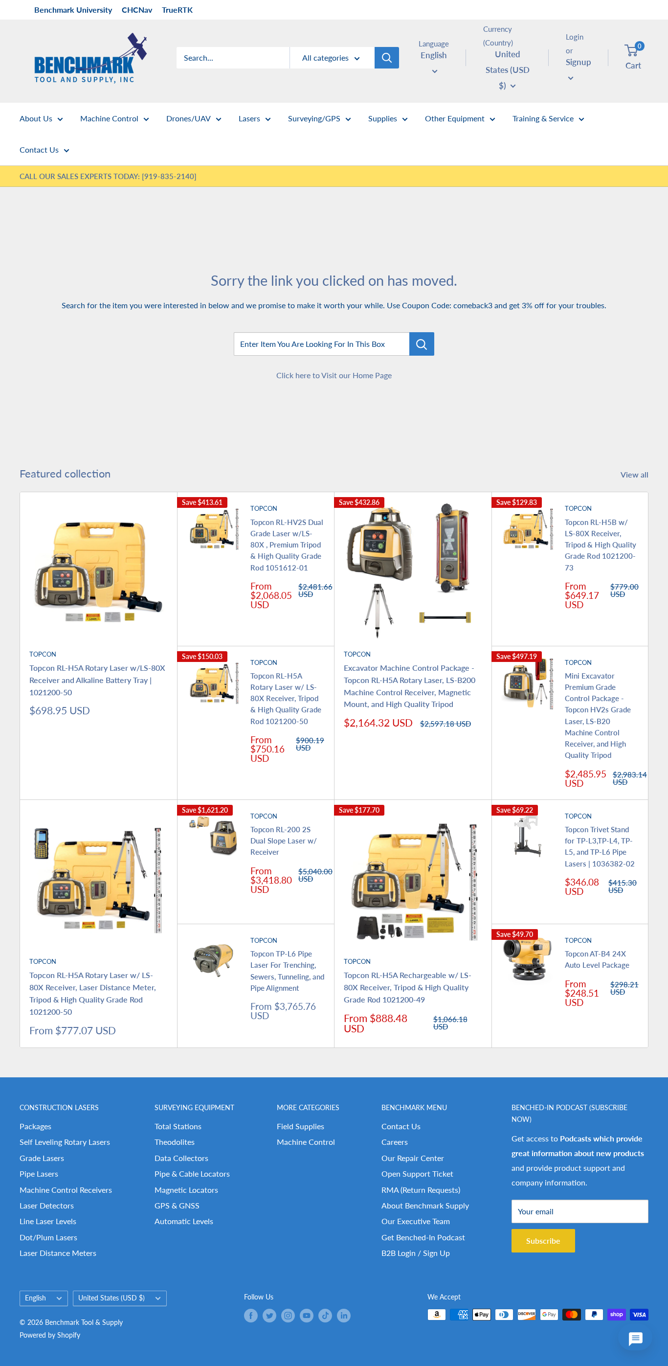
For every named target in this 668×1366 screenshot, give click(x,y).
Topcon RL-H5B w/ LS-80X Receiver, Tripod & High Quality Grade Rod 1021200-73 (600, 545)
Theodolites (175, 1141)
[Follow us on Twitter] (269, 1315)
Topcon (42, 654)
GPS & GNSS (177, 1205)
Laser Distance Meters (58, 1252)
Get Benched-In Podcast (423, 1237)
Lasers (249, 118)
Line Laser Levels (48, 1221)
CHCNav (137, 9)
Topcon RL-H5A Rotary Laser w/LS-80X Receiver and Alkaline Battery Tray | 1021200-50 (97, 680)
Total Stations (178, 1126)
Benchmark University (73, 9)
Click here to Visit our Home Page (334, 375)
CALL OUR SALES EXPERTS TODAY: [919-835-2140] (108, 176)
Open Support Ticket (417, 1173)
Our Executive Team (415, 1221)
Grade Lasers (42, 1157)
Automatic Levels (184, 1221)
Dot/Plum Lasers (48, 1237)
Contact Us (39, 149)
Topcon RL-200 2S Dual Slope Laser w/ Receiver (283, 841)
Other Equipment (455, 118)
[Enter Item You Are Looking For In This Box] (421, 344)
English (35, 1298)
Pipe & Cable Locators (192, 1173)
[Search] (387, 57)
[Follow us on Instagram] (288, 1315)
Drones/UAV (188, 118)
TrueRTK (177, 9)
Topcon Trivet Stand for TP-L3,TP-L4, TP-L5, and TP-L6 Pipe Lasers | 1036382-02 (600, 846)
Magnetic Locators (186, 1189)
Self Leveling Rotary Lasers (65, 1141)
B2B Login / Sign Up (415, 1252)
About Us (36, 118)
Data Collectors (181, 1157)
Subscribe (543, 1240)
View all (635, 474)
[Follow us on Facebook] (251, 1315)
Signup (578, 62)
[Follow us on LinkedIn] (344, 1315)
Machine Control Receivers (66, 1189)
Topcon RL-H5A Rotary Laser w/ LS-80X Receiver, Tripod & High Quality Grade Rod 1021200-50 (285, 698)
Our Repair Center (412, 1157)
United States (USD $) (111, 1298)
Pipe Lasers (39, 1173)
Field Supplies (300, 1126)
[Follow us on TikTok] (325, 1315)
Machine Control (109, 118)
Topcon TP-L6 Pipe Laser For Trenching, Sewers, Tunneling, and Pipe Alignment (287, 970)
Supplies (382, 118)
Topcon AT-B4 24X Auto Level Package (597, 959)
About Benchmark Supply (425, 1205)
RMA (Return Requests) (420, 1189)
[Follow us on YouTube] (306, 1315)
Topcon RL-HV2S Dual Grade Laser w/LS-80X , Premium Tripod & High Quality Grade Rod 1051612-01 (286, 545)
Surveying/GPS (314, 118)
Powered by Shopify (50, 1335)
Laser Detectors (47, 1205)
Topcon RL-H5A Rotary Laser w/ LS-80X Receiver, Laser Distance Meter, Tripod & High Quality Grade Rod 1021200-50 (92, 993)
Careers (394, 1141)
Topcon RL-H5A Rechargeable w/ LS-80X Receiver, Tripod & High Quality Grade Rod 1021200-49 (407, 987)
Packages (35, 1126)
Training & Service (543, 118)
